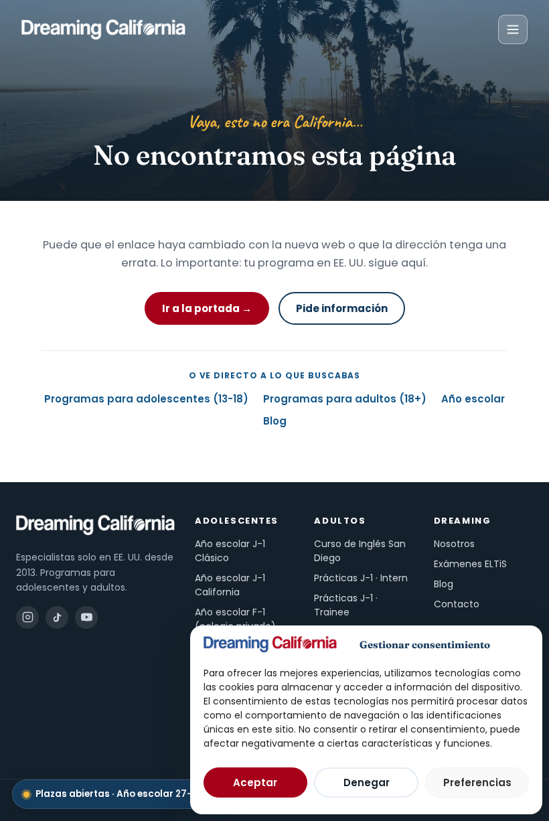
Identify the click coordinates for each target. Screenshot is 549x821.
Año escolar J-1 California (230, 585)
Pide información (342, 308)
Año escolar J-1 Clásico (230, 551)
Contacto (456, 604)
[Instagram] (27, 617)
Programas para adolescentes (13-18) (146, 399)
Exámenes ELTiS (470, 564)
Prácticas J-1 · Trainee (346, 605)
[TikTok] (57, 617)
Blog (275, 421)
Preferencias (477, 782)
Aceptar (255, 782)
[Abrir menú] (513, 29)
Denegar (366, 782)
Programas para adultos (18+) (344, 399)
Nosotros (454, 543)
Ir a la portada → (207, 308)
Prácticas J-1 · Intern (361, 578)
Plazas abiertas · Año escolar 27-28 (127, 794)
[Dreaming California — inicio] (103, 29)
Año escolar (473, 399)
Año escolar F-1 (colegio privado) (235, 619)
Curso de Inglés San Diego (360, 551)
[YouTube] (86, 617)
